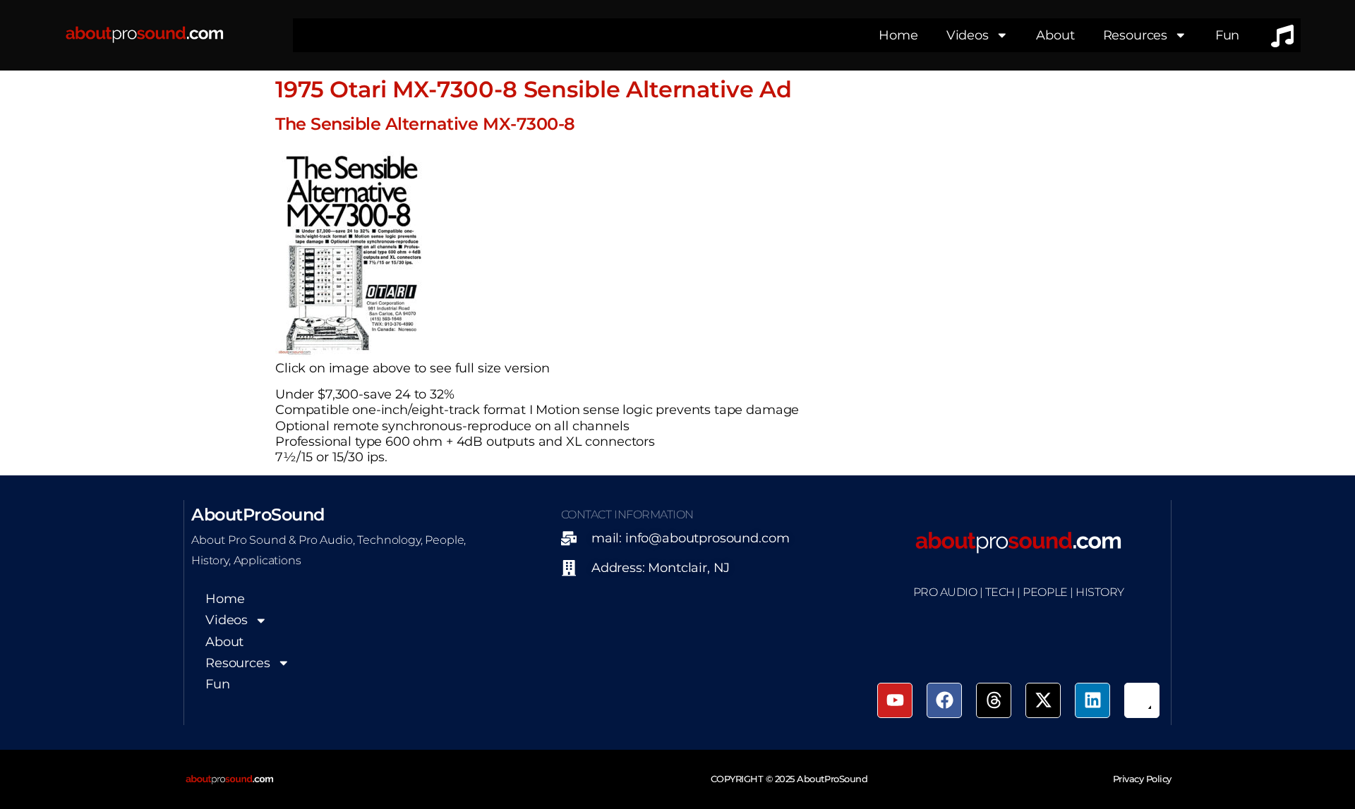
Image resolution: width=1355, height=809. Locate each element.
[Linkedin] (1092, 700)
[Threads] (993, 700)
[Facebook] (944, 700)
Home (898, 35)
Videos (967, 35)
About (1055, 35)
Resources (1135, 35)
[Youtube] (895, 700)
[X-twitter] (1043, 700)
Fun (1227, 35)
